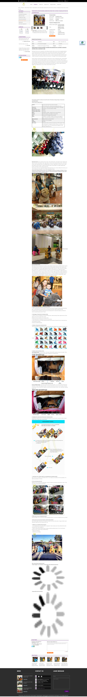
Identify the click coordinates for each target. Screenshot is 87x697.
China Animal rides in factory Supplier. (30, 695)
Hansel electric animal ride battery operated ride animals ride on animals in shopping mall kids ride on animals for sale (39, 31)
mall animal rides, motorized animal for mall (27, 676)
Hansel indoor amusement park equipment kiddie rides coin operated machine (42, 665)
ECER (46, 696)
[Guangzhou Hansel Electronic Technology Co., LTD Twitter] (41, 676)
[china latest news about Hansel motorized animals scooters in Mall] (19, 690)
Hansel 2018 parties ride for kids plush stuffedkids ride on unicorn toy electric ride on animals (57, 665)
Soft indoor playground (22, 23)
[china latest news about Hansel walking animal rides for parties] (19, 684)
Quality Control (53, 4)
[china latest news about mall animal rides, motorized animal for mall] (19, 678)
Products (35, 4)
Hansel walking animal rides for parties (27, 682)
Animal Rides (21, 12)
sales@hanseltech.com (41, 688)
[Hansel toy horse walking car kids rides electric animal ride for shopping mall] (49, 659)
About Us (41, 4)
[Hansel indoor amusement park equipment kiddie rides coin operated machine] (42, 659)
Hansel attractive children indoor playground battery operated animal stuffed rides (35, 665)
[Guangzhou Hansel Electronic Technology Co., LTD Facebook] (38, 676)
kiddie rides (21, 22)
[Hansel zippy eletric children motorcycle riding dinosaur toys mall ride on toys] (64, 659)
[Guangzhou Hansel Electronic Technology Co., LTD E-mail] (34, 646)
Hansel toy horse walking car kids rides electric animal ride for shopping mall (50, 665)
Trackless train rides (22, 17)
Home (31, 4)
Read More (25, 679)
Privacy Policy (21, 695)
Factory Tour (46, 4)
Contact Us (59, 4)
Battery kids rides (21, 15)
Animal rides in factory (28, 7)
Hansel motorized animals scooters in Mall (27, 689)
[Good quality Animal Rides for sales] (21, 31)
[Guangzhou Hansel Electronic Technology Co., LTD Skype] (32, 646)
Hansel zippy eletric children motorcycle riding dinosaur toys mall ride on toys (64, 665)
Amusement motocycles (23, 14)
